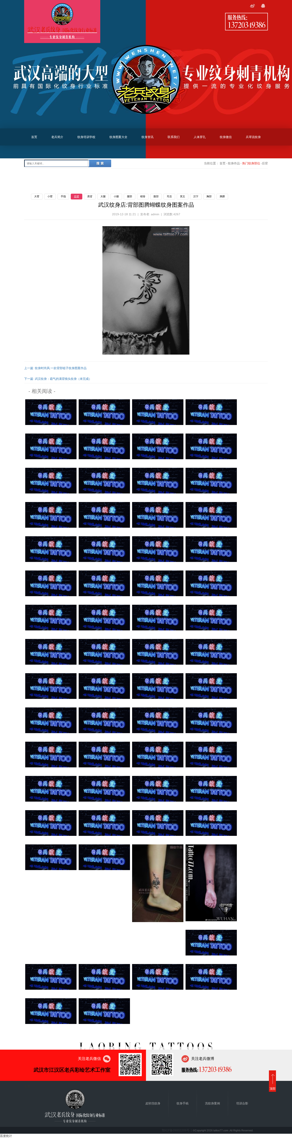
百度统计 (6, 1136)
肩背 (89, 196)
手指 (63, 196)
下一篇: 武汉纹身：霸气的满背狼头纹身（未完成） (58, 378)
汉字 (195, 196)
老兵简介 (57, 137)
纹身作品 (234, 163)
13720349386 (246, 24)
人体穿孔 (200, 137)
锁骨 (142, 196)
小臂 (50, 196)
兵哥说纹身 (253, 137)
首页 (34, 137)
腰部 (129, 196)
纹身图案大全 (118, 137)
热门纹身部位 (251, 163)
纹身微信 (226, 137)
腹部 (156, 196)
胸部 (209, 196)
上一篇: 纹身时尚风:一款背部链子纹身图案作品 (55, 368)
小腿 (116, 196)
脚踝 (222, 196)
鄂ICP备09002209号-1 (177, 1130)
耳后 (169, 196)
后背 (76, 196)
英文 (182, 196)
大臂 (36, 196)
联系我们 (174, 137)
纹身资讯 (147, 137)
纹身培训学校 (86, 137)
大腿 (103, 196)
